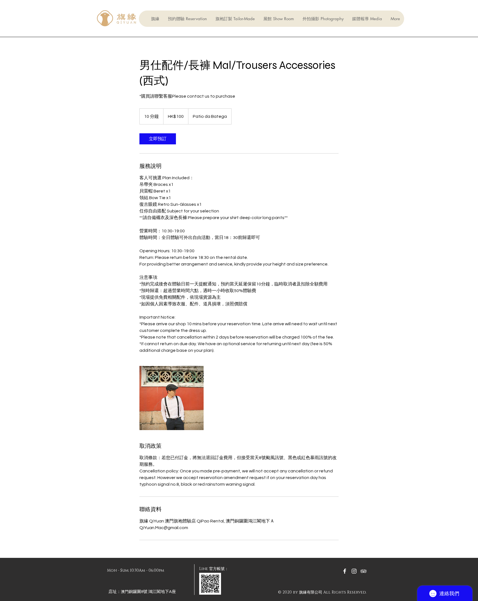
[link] (157, 138)
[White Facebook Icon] (344, 571)
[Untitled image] (171, 398)
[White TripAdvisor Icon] (363, 571)
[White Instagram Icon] (354, 571)
